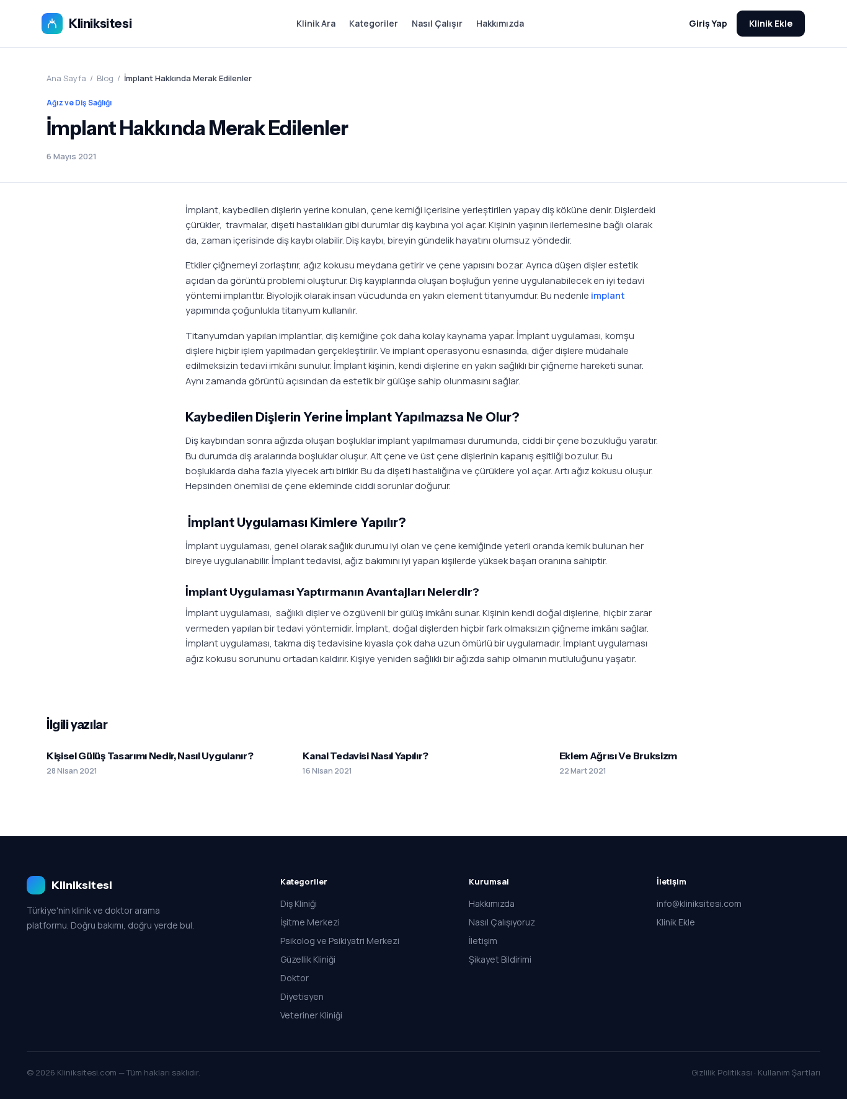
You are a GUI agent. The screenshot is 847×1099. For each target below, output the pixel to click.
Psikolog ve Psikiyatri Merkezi (339, 941)
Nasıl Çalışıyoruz (502, 922)
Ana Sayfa (66, 78)
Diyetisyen (302, 996)
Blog (105, 78)
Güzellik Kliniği (307, 959)
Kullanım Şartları (789, 1072)
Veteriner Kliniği (311, 1015)
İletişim (483, 941)
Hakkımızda (500, 23)
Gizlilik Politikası (721, 1072)
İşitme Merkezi (310, 922)
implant (608, 295)
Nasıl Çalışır (437, 23)
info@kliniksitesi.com (699, 903)
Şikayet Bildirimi (500, 959)
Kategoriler (373, 23)
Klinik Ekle (770, 23)
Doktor (294, 978)
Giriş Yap (708, 23)
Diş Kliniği (298, 903)
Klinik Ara (315, 23)
